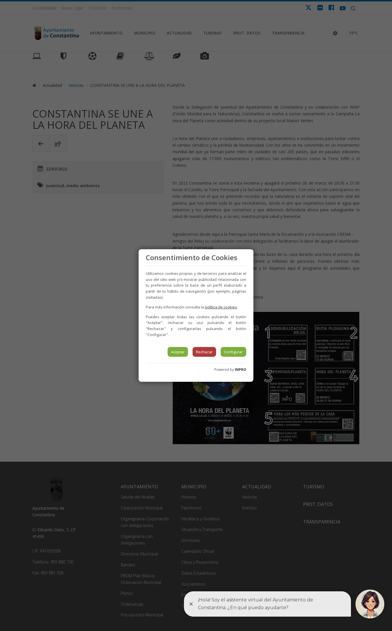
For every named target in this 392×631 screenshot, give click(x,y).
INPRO (240, 369)
